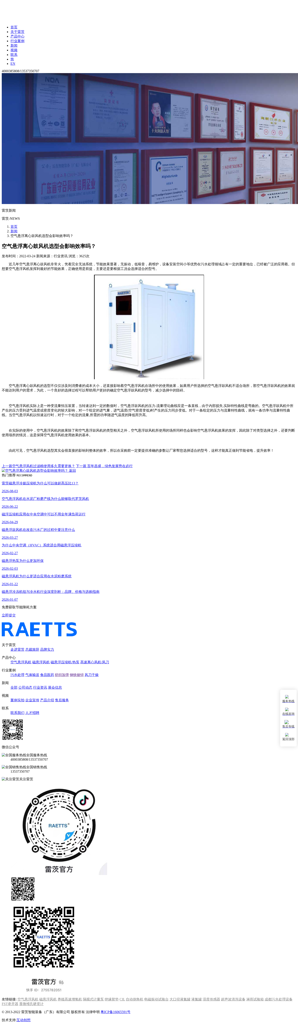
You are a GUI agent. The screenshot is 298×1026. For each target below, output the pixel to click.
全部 (13, 687)
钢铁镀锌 (77, 675)
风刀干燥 (92, 675)
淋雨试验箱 (255, 999)
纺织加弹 (62, 675)
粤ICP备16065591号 (115, 1012)
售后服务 (62, 700)
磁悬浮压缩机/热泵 (65, 662)
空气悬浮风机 (20, 662)
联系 (13, 55)
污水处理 (17, 675)
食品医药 (47, 675)
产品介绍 (47, 700)
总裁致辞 (32, 649)
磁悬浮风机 (41, 662)
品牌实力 (47, 649)
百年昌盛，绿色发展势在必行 (104, 466)
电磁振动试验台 (156, 999)
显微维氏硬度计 (31, 1004)
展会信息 (55, 687)
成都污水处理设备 (279, 999)
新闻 (13, 45)
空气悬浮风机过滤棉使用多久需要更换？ (38, 466)
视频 (13, 50)
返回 (72, 470)
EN (12, 63)
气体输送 (32, 675)
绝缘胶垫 (112, 999)
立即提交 (9, 615)
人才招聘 (32, 713)
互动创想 (24, 1020)
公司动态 (25, 687)
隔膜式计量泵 (93, 999)
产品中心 (17, 36)
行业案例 (17, 41)
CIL (122, 999)
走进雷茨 (17, 649)
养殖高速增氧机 (70, 999)
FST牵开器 (10, 1004)
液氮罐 (196, 999)
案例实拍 (17, 700)
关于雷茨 (17, 32)
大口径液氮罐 (180, 999)
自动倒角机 (134, 999)
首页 (13, 27)
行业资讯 (40, 687)
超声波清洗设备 (233, 999)
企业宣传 (32, 700)
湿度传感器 (211, 999)
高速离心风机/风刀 (94, 662)
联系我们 (17, 713)
